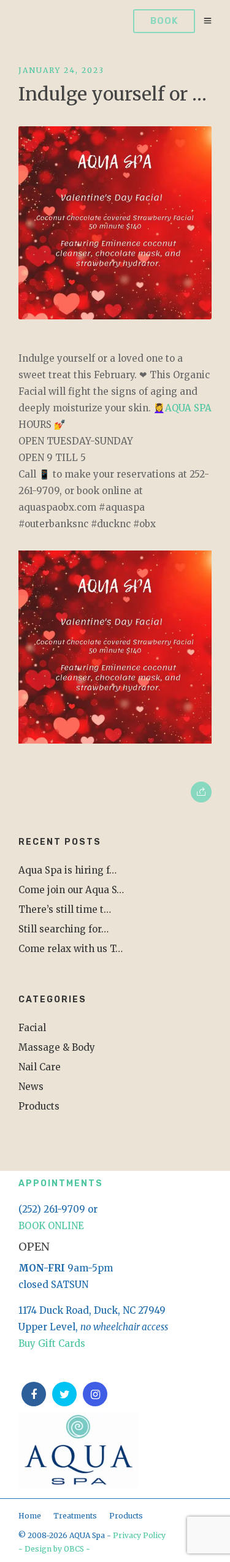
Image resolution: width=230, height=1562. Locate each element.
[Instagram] (95, 1394)
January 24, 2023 (61, 70)
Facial (32, 1028)
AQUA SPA (188, 408)
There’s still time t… (64, 909)
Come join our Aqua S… (71, 890)
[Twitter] (64, 1394)
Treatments (75, 1515)
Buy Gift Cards (51, 1343)
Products (38, 1106)
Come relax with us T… (70, 948)
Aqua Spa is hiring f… (67, 870)
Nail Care (39, 1067)
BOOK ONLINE (51, 1226)
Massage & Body (56, 1047)
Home (29, 1515)
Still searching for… (63, 929)
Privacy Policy (139, 1535)
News (31, 1086)
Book (164, 20)
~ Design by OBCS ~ (54, 1548)
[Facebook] (33, 1394)
